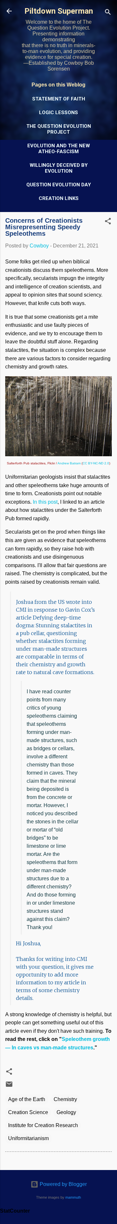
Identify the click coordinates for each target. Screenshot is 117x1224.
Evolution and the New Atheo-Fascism (58, 148)
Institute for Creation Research (43, 1125)
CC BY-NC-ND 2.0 (96, 463)
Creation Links (59, 198)
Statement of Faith (58, 99)
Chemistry (65, 1099)
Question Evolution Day (58, 185)
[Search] (108, 13)
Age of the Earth (26, 1099)
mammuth (73, 1197)
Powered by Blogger (62, 1184)
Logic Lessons (58, 112)
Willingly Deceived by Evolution (59, 168)
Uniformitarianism (28, 1138)
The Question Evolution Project (58, 129)
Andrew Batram (69, 463)
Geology (66, 1112)
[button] (108, 222)
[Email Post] (9, 1086)
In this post (45, 502)
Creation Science (28, 1112)
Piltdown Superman (58, 11)
